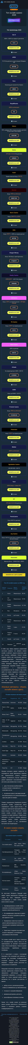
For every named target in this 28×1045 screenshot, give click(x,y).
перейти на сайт (14, 47)
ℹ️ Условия (14, 52)
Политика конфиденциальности (10, 1014)
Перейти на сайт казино (14, 574)
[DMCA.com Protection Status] (14, 1042)
